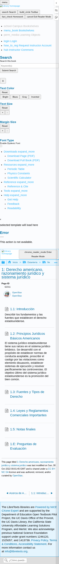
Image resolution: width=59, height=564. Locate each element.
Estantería (32, 262)
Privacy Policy (39, 540)
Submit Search (9, 70)
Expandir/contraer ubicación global (55, 261)
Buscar (6, 560)
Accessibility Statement (32, 544)
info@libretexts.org (15, 551)
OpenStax (17, 292)
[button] (13, 203)
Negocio (51, 262)
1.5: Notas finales (23, 429)
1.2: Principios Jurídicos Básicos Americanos (27, 336)
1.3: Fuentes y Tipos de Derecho (27, 394)
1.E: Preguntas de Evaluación (23, 446)
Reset (5, 92)
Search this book (8, 61)
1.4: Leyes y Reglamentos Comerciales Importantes (29, 413)
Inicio (15, 262)
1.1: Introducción (22, 309)
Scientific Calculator (19, 177)
